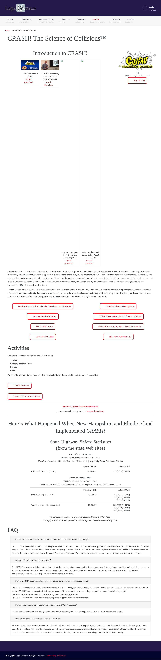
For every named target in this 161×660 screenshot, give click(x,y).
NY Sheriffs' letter (44, 326)
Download (28, 82)
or (152, 10)
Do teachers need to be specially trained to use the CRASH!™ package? (46, 605)
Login (151, 7)
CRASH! (97, 20)
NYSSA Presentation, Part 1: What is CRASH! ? (120, 316)
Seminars (80, 20)
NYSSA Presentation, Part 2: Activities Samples (120, 326)
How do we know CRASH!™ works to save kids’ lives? (38, 618)
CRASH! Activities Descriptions (120, 306)
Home (9, 20)
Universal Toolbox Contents (27, 396)
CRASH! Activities (21, 385)
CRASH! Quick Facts (45, 336)
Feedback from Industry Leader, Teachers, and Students (44, 306)
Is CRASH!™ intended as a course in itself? (33, 560)
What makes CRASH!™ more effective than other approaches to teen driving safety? (51, 539)
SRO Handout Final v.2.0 (120, 336)
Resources (64, 20)
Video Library (25, 20)
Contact (129, 20)
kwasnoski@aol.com (95, 411)
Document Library (45, 20)
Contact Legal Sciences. (56, 655)
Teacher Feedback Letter (44, 316)
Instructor (114, 20)
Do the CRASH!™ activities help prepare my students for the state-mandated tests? (51, 580)
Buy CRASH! (139, 80)
